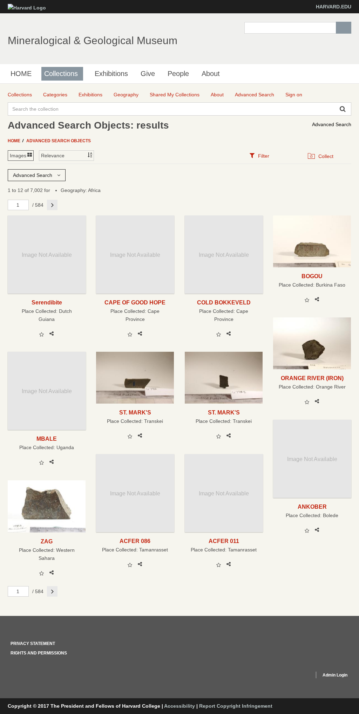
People (178, 73)
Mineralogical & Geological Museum (92, 40)
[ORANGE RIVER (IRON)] (312, 343)
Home (14, 140)
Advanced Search (331, 124)
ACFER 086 (135, 541)
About (211, 73)
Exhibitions (111, 73)
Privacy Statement (33, 643)
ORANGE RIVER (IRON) (312, 378)
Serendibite (47, 302)
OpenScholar (296, 676)
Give (148, 73)
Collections (61, 73)
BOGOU (312, 276)
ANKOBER (312, 506)
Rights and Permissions (39, 653)
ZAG (47, 541)
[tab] (259, 155)
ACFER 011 (224, 541)
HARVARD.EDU (333, 6)
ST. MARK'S (135, 412)
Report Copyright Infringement (235, 706)
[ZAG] (47, 506)
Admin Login (335, 675)
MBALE (46, 438)
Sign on (293, 94)
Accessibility (179, 706)
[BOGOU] (312, 241)
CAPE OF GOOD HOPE (134, 302)
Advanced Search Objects (58, 140)
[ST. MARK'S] (135, 378)
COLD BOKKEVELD (224, 302)
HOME (21, 73)
